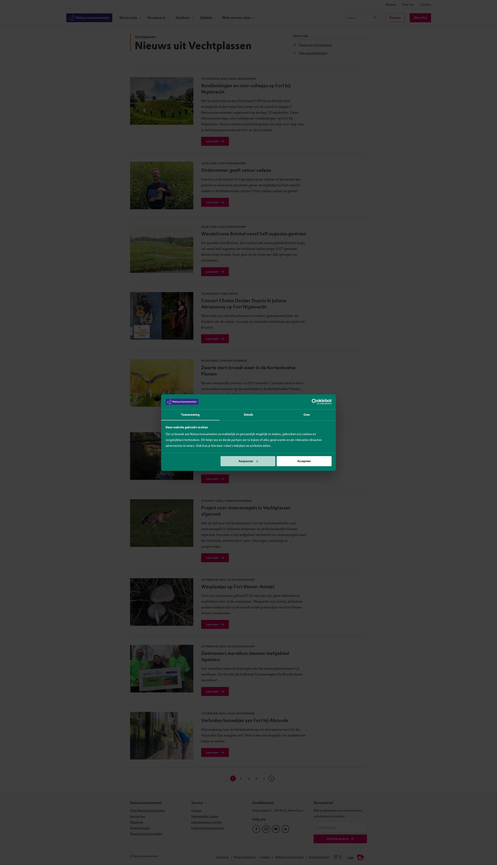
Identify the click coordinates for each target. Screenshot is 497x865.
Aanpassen (245, 461)
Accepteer (304, 461)
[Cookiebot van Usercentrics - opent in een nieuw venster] (315, 402)
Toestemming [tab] (190, 414)
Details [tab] (248, 414)
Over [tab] (306, 414)
